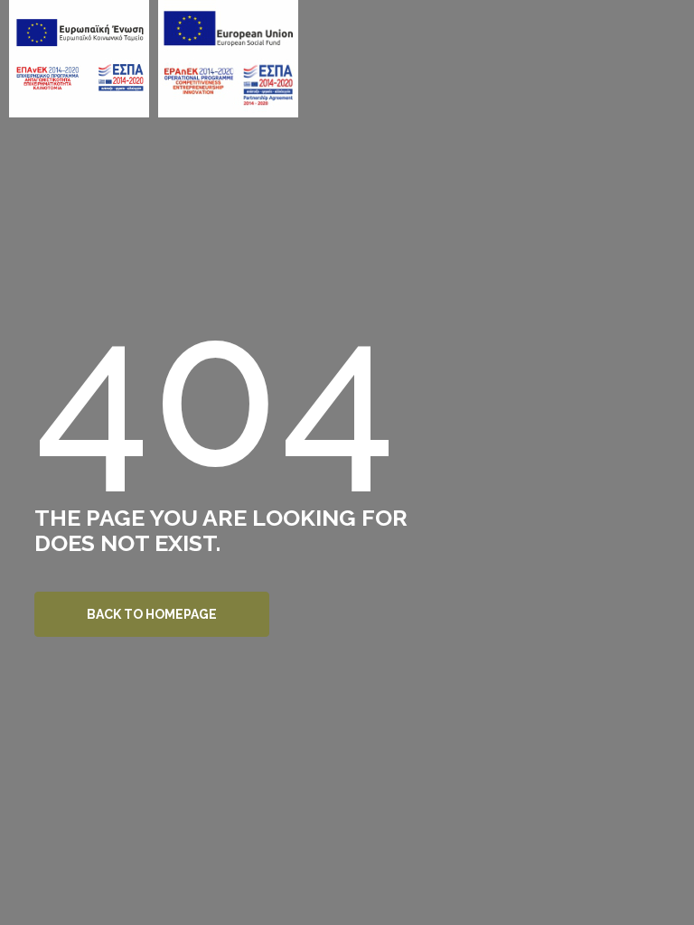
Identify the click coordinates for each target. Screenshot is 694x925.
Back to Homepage (152, 614)
